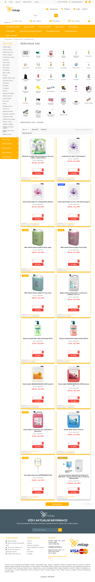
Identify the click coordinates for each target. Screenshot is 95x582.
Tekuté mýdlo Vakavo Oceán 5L (74, 429)
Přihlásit (67, 9)
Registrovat (53, 9)
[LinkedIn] (89, 2)
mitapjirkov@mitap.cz (55, 547)
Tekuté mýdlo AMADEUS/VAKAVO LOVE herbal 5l (38, 384)
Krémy (76, 91)
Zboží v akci (18, 21)
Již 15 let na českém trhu (14, 547)
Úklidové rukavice (38, 92)
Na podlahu (89, 56)
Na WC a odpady (63, 56)
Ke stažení (30, 551)
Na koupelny (63, 68)
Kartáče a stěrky (89, 103)
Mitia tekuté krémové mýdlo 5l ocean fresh (37, 293)
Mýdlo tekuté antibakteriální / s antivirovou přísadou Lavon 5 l (73, 293)
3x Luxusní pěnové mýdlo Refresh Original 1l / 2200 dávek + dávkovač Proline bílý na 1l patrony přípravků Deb (73, 476)
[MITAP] (12, 11)
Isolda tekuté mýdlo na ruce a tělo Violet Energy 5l (74, 202)
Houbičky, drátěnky (25, 115)
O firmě (29, 541)
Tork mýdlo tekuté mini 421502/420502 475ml (38, 475)
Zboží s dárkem (36, 21)
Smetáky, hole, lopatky (76, 104)
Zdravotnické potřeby (25, 92)
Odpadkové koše (89, 92)
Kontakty (29, 553)
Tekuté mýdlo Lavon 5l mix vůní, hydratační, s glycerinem (37, 430)
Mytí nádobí (38, 68)
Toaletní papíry (25, 56)
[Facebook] (86, 2)
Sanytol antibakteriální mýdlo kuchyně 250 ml (73, 338)
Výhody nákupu (12, 541)
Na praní (89, 79)
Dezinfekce (51, 79)
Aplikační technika (38, 104)
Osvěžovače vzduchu (76, 56)
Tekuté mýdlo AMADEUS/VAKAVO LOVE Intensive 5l (73, 384)
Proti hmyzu (26, 103)
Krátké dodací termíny (14, 553)
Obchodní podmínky (33, 545)
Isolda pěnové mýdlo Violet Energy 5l (73, 156)
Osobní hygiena (51, 91)
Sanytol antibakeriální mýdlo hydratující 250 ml (38, 338)
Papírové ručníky (38, 56)
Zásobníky (63, 79)
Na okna (89, 68)
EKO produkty (56, 21)
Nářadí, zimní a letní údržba (51, 115)
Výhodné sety (6, 157)
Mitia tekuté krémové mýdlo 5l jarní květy (74, 247)
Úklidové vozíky (63, 115)
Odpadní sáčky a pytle (25, 80)
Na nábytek (76, 79)
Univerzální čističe (38, 80)
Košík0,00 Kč (81, 9)
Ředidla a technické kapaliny (38, 116)
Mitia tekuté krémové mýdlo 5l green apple (37, 247)
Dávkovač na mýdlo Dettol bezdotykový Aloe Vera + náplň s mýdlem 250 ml (38, 157)
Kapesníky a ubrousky (51, 104)
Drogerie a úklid (18, 39)
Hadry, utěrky (25, 68)
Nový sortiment (75, 21)
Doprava (29, 543)
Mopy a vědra (76, 68)
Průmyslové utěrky (63, 104)
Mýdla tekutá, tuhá (29, 39)
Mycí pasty (63, 91)
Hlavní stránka (8, 39)
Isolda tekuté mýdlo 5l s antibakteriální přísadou (38, 202)
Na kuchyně (51, 68)
